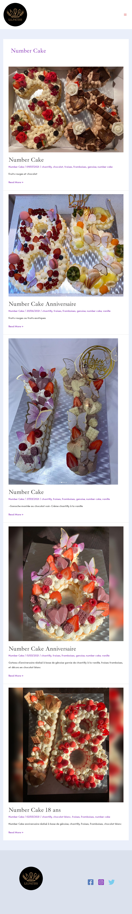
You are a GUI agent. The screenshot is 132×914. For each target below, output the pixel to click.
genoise (92, 166)
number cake (105, 166)
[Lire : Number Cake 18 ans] (66, 744)
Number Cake (26, 159)
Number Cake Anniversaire (42, 304)
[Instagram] (101, 882)
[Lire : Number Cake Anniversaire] (66, 245)
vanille (106, 310)
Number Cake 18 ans (35, 810)
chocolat (58, 166)
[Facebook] (90, 882)
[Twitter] (111, 882)
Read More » (16, 182)
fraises (68, 166)
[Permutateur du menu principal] (125, 14)
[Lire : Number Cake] (66, 109)
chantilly (47, 166)
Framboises (79, 166)
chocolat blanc (62, 816)
